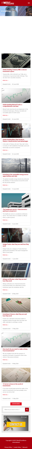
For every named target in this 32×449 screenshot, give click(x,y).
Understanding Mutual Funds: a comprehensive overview (12, 105)
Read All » (5, 80)
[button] (16, 403)
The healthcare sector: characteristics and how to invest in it (15, 210)
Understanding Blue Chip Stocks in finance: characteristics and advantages (15, 140)
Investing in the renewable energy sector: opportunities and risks (16, 175)
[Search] (27, 410)
